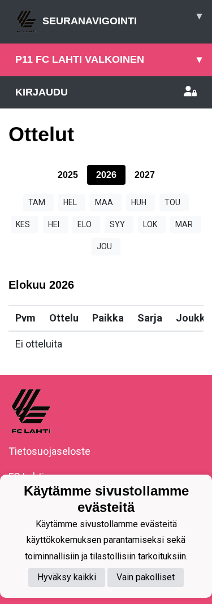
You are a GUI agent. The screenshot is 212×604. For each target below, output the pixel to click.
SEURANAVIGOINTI (122, 18)
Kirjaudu (41, 92)
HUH (138, 202)
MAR (184, 224)
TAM (36, 202)
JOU (104, 246)
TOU (172, 202)
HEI (53, 224)
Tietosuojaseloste (49, 451)
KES (23, 224)
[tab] (68, 175)
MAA (104, 202)
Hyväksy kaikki (66, 577)
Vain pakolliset (145, 577)
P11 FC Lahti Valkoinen (108, 59)
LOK (150, 224)
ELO (84, 224)
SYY (117, 224)
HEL (70, 202)
